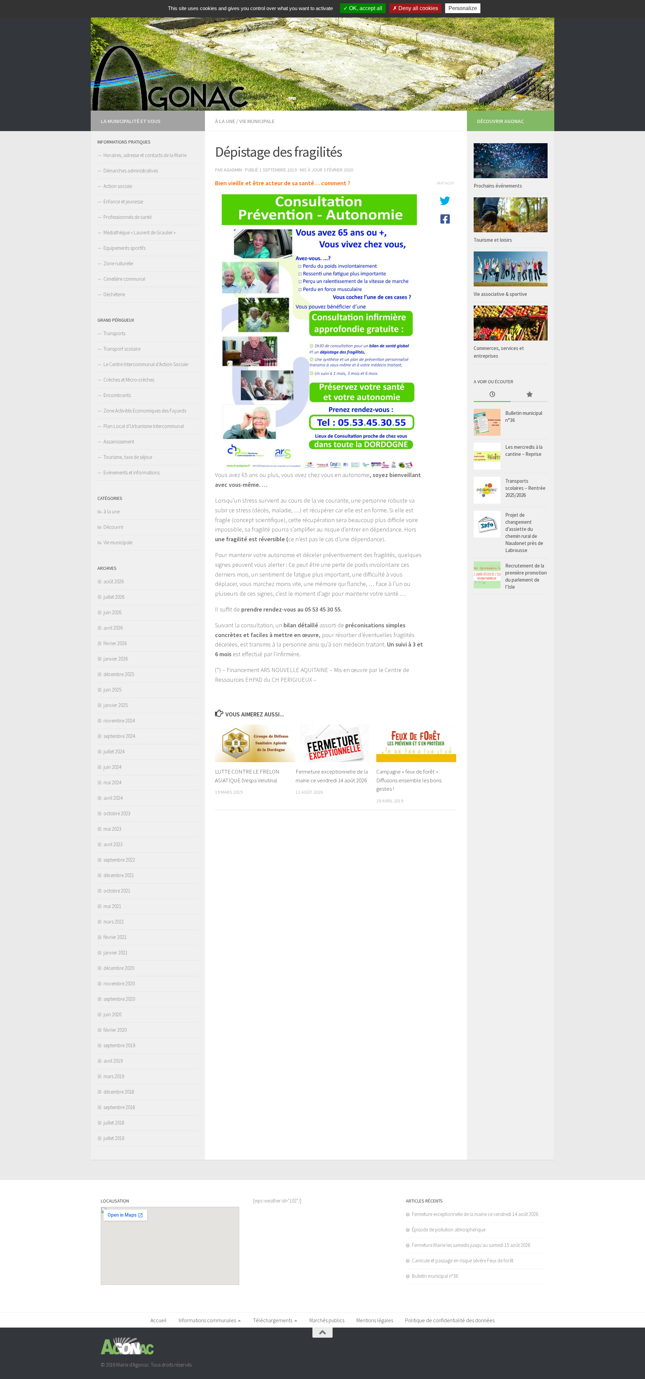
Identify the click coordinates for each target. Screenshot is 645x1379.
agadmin (233, 170)
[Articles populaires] (529, 395)
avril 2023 (113, 844)
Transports (114, 333)
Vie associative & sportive (500, 294)
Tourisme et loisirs (493, 240)
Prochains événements (498, 186)
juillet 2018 (113, 1122)
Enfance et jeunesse (123, 201)
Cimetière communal (124, 279)
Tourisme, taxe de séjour (128, 457)
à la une (225, 121)
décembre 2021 (118, 875)
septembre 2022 (119, 860)
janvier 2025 (115, 705)
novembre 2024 (119, 720)
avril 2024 (113, 798)
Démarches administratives (130, 170)
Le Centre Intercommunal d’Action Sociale (145, 364)
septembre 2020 (119, 999)
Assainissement (118, 441)
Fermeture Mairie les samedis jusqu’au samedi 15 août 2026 (471, 1245)
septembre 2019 (119, 1045)
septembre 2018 (119, 1107)
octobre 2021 (116, 891)
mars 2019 (113, 1076)
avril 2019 (113, 1061)
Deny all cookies (417, 8)
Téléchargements (272, 1320)
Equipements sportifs (124, 248)
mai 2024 (112, 782)
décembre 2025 (118, 674)
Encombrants (117, 395)
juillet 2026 (113, 597)
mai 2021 (112, 906)
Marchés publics (326, 1320)
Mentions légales (374, 1320)
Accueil (158, 1320)
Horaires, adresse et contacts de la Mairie (144, 155)
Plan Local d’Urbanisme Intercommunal (143, 426)
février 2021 (115, 937)
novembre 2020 (119, 983)
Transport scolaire (121, 349)
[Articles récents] (492, 395)
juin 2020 (112, 1014)
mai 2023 (112, 829)
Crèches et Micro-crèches (128, 380)
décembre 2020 (118, 968)
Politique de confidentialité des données (449, 1320)
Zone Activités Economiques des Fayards (144, 410)
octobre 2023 (116, 813)
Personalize (462, 8)
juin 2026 (112, 612)
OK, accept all (365, 8)
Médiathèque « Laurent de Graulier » (139, 232)
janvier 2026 (115, 659)
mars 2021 (113, 921)
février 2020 (115, 1030)
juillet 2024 (113, 751)
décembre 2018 (118, 1092)
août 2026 (113, 581)
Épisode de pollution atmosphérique (448, 1229)
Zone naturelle (118, 263)
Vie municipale (256, 121)
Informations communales (207, 1320)
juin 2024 (112, 767)
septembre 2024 (119, 736)
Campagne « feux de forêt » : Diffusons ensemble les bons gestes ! (408, 780)
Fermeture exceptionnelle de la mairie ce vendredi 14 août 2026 (475, 1214)
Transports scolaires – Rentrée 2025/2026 (525, 488)
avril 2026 (113, 628)
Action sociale (117, 186)
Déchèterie (114, 294)
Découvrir (113, 527)
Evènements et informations (131, 472)
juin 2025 (112, 689)
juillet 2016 (113, 1138)
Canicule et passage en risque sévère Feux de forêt (462, 1260)
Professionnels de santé (127, 217)
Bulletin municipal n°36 (435, 1276)
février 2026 (115, 643)
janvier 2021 (115, 952)
